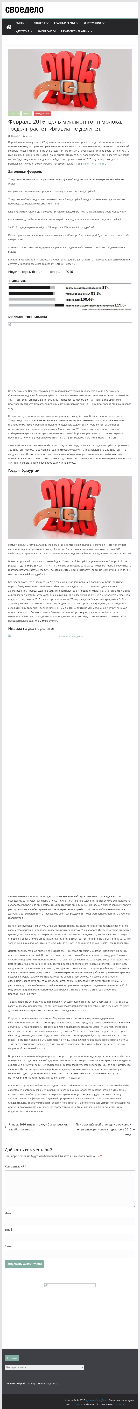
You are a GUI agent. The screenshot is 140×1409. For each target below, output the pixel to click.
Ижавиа (27, 113)
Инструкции (92, 23)
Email (8, 1229)
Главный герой (64, 23)
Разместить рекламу (75, 31)
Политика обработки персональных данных (32, 1383)
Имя (8, 1213)
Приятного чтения (94, 163)
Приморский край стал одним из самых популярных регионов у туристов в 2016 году (103, 1129)
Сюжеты (39, 23)
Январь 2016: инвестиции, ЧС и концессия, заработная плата (38, 1127)
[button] (26, 23)
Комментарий (15, 1166)
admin (29, 135)
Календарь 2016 (42, 113)
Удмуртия (22, 31)
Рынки (20, 23)
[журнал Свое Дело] (9, 27)
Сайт (8, 1246)
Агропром (14, 113)
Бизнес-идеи (47, 31)
